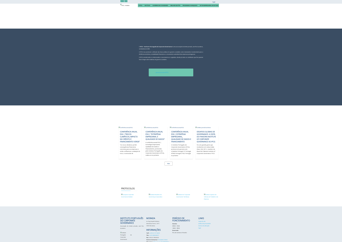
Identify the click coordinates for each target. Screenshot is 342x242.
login (199, 228)
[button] (213, 2)
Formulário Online (163, 239)
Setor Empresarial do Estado (209, 5)
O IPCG (140, 5)
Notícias (147, 5)
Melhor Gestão (175, 5)
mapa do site (201, 221)
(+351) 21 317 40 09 (155, 233)
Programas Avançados (190, 5)
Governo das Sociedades (160, 5)
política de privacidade (204, 223)
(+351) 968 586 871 (154, 235)
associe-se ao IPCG (162, 72)
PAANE (122, 1)
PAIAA (125, 1)
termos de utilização (203, 226)
